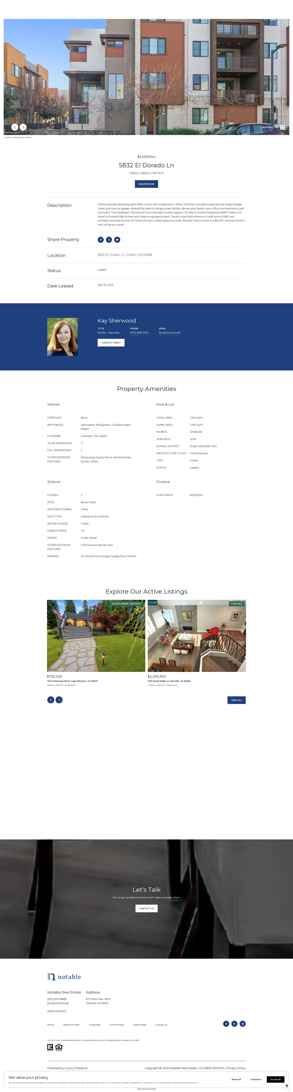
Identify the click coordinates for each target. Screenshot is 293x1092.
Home (50, 1024)
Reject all (236, 1079)
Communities (116, 1024)
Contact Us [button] (146, 908)
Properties (94, 1024)
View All (236, 700)
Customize (255, 1079)
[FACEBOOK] (226, 1024)
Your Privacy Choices (146, 1088)
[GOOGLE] (243, 1024)
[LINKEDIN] (234, 1024)
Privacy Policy (236, 1068)
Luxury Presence (76, 1068)
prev (14, 127)
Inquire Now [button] (146, 184)
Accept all (276, 1079)
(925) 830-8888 (57, 999)
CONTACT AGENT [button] (111, 342)
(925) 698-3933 (139, 332)
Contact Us (161, 1024)
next (23, 127)
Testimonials (139, 1024)
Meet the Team (71, 1024)
